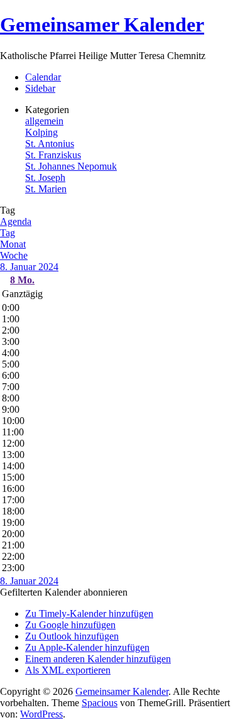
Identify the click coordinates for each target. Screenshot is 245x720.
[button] (64, 592)
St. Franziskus (53, 155)
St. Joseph (45, 177)
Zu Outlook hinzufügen (72, 636)
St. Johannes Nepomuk (71, 166)
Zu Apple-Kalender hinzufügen (87, 647)
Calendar (43, 77)
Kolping (41, 132)
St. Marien (46, 188)
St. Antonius (49, 143)
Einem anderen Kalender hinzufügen (98, 658)
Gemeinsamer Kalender (102, 24)
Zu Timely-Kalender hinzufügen (89, 613)
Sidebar (40, 88)
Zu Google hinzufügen (70, 624)
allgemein (44, 121)
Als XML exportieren (68, 670)
